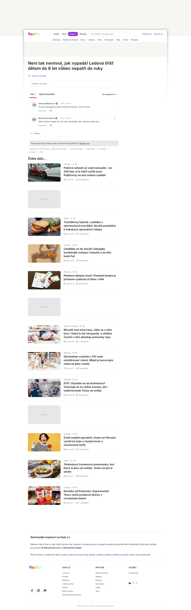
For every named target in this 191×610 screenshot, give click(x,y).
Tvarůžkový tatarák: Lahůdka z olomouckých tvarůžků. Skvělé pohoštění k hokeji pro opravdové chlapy (72, 226)
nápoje (92, 554)
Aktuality (67, 272)
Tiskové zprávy (68, 584)
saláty (132, 554)
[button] (37, 76)
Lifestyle (67, 164)
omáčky (99, 554)
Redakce (65, 580)
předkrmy (116, 554)
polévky (107, 554)
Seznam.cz (158, 34)
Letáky (56, 34)
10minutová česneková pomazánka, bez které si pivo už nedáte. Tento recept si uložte (72, 468)
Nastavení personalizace (71, 595)
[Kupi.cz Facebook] (32, 591)
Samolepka (100, 584)
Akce (64, 34)
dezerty (73, 554)
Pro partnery (133, 573)
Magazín (73, 34)
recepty (63, 554)
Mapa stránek (67, 591)
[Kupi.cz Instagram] (38, 591)
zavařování (145, 554)
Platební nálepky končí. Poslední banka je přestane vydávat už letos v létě (72, 279)
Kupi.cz (65, 537)
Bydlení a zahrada (71, 326)
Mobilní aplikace (102, 573)
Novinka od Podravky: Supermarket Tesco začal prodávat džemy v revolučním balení (72, 495)
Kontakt (65, 577)
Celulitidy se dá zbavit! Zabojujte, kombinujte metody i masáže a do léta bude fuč (72, 252)
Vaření (66, 218)
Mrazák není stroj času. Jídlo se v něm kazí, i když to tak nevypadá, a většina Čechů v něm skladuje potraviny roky (72, 333)
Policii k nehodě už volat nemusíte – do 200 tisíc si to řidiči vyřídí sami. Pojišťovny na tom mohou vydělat (72, 171)
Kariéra (65, 587)
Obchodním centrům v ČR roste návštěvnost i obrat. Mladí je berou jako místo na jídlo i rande (72, 360)
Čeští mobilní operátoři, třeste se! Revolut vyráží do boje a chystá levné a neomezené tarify (72, 441)
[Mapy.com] (45, 591)
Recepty (83, 34)
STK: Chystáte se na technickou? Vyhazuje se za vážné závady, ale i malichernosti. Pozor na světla (72, 387)
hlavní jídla (83, 554)
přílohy (125, 554)
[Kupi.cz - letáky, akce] (34, 34)
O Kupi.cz (66, 573)
